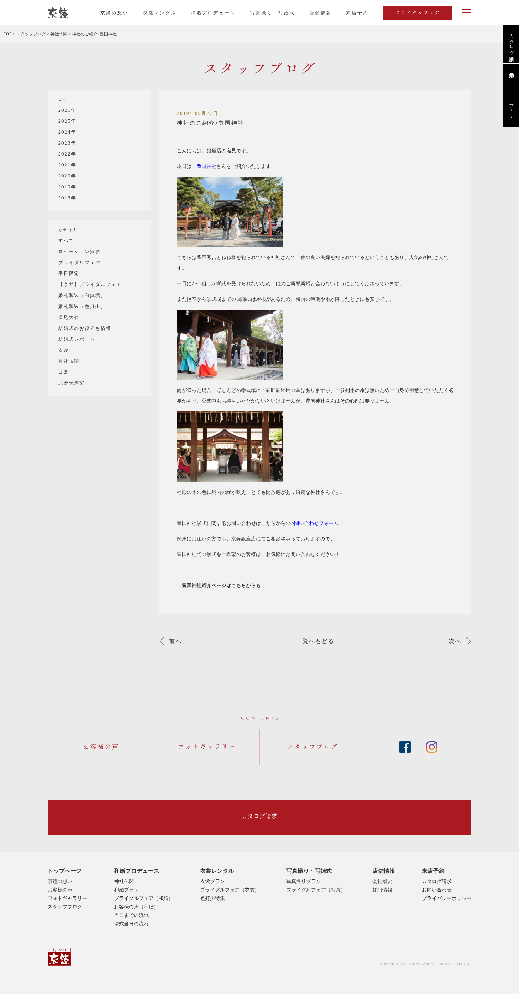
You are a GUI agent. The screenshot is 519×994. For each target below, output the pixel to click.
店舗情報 (320, 13)
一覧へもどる (315, 641)
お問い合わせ (437, 890)
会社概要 (382, 881)
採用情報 (382, 890)
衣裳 (63, 350)
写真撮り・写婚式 (272, 13)
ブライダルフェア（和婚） (143, 898)
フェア (511, 109)
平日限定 (68, 273)
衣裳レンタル (160, 13)
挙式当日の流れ (131, 923)
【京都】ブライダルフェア (90, 284)
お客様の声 (60, 890)
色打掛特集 (212, 898)
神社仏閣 (68, 361)
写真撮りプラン (303, 881)
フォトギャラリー (67, 898)
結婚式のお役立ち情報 (84, 328)
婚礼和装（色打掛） (82, 306)
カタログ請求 (511, 41)
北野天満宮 (71, 383)
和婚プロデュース (213, 13)
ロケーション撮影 (79, 251)
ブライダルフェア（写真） (316, 890)
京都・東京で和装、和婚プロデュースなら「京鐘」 (58, 13)
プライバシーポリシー (446, 898)
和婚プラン (126, 890)
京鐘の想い (114, 13)
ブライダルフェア (79, 262)
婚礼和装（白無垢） (82, 295)
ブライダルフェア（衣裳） (230, 890)
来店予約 (433, 871)
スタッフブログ (65, 907)
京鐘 (59, 957)
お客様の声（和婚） (136, 907)
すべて (66, 240)
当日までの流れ (131, 915)
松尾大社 (68, 317)
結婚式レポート (76, 339)
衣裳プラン (212, 881)
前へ (175, 641)
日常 (63, 372)
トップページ (65, 871)
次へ (455, 641)
